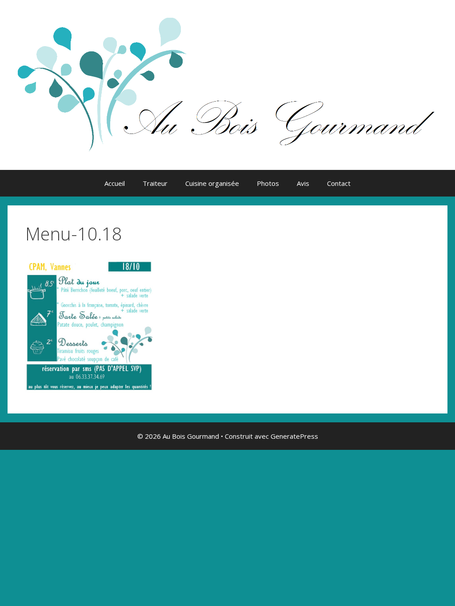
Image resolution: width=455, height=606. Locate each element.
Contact (339, 183)
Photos (268, 183)
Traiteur (155, 183)
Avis (303, 183)
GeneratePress (294, 436)
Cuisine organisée (212, 183)
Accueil (114, 183)
